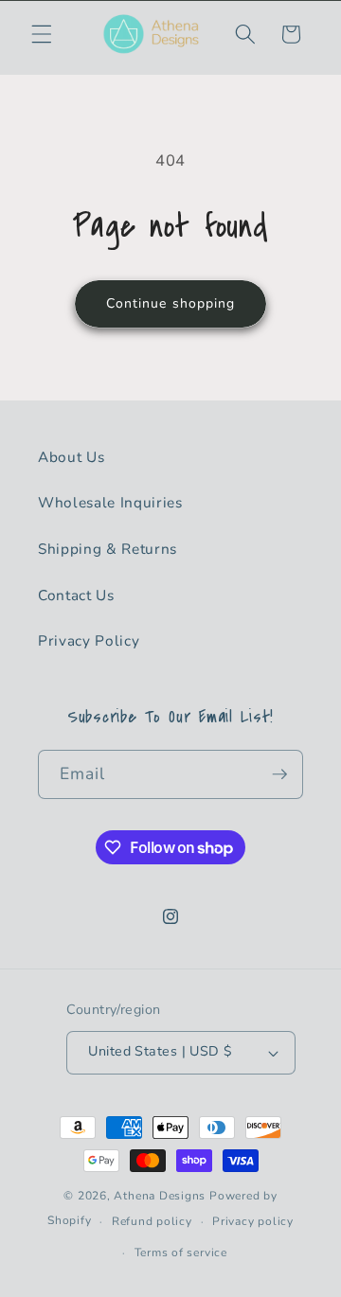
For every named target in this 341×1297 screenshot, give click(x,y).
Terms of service (181, 1252)
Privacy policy (253, 1221)
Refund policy (152, 1221)
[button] (41, 34)
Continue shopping (171, 303)
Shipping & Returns (107, 549)
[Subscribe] (279, 774)
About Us (71, 457)
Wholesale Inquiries (110, 502)
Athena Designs (160, 1195)
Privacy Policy (88, 640)
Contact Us (76, 595)
